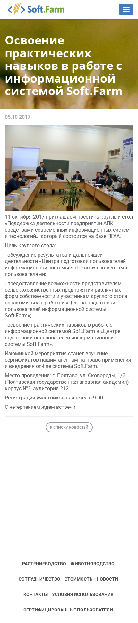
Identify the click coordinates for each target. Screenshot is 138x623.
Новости (107, 579)
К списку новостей (69, 427)
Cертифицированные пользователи (68, 609)
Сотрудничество (39, 579)
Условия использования (82, 594)
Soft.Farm (39, 9)
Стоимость (78, 579)
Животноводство (92, 563)
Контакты (35, 594)
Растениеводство (44, 563)
